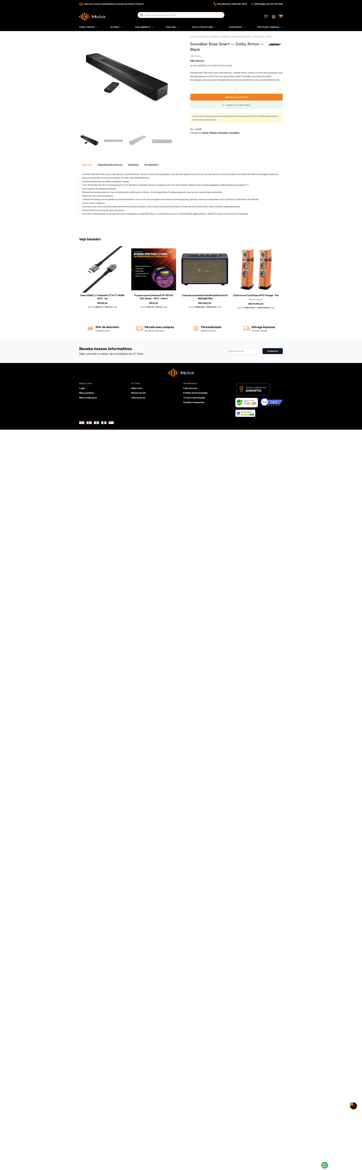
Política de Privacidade (195, 393)
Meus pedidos (86, 393)
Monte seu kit (138, 393)
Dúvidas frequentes (193, 402)
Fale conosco (138, 397)
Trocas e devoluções (194, 397)
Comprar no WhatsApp (238, 105)
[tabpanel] (181, 194)
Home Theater (202, 36)
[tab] (87, 164)
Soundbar (225, 36)
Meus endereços (88, 397)
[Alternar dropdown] (273, 16)
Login (82, 388)
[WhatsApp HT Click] (324, 1165)
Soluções (215, 36)
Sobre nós (136, 388)
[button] (168, 38)
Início (192, 36)
